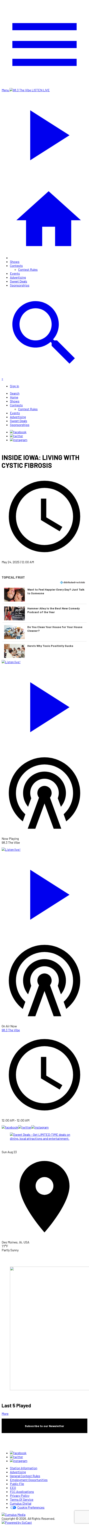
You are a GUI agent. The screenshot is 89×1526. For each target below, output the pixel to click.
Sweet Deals (18, 281)
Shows (14, 262)
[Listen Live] (44, 705)
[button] (44, 594)
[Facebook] (18, 432)
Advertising (18, 277)
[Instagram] (18, 440)
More (5, 1413)
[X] (16, 436)
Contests (16, 265)
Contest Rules (28, 269)
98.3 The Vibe (11, 1030)
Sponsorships (19, 285)
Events (15, 273)
